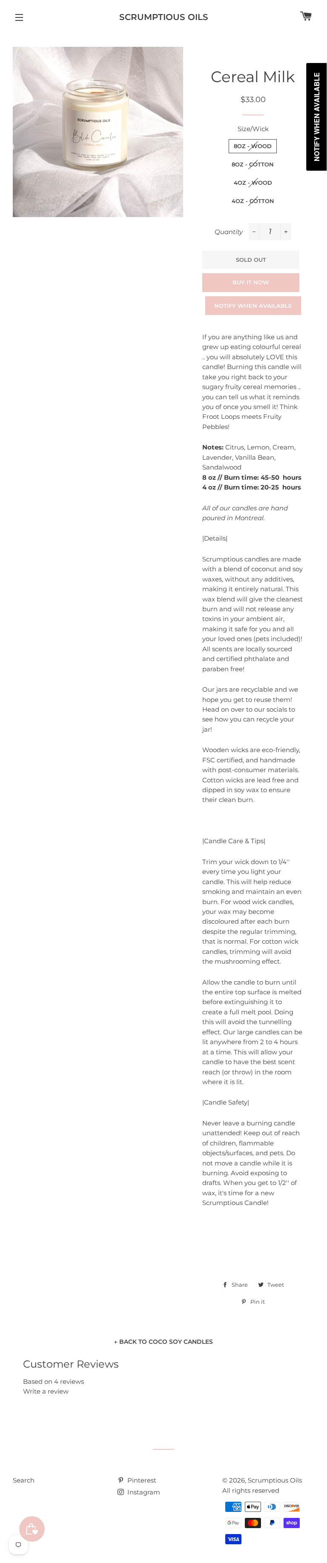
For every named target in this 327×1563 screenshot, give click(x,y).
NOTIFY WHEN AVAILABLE (253, 305)
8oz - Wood (253, 146)
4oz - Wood (253, 182)
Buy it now (250, 282)
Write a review (46, 1391)
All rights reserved (250, 1490)
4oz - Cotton (253, 201)
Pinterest (141, 1480)
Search (23, 1480)
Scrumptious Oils (163, 17)
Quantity (229, 232)
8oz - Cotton (253, 164)
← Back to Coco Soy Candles (163, 1341)
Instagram (143, 1492)
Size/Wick (253, 129)
